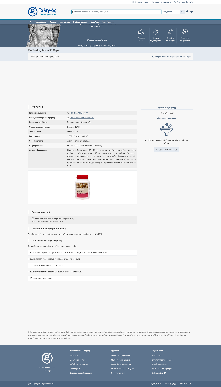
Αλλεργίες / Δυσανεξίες (121, 364)
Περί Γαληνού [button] (108, 22)
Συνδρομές (156, 355)
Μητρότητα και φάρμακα (121, 360)
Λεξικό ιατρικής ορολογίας (122, 368)
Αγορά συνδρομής (184, 2)
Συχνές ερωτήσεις (160, 364)
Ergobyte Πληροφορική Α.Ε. (43, 384)
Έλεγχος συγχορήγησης (97, 32)
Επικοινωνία (185, 384)
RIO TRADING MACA (79, 113)
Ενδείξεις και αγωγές (79, 364)
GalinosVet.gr (157, 373)
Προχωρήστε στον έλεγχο (166, 150)
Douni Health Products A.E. (82, 117)
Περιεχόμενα (40, 22)
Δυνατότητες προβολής (162, 360)
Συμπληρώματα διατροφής (81, 373)
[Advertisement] (103, 81)
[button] (182, 12)
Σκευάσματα (75, 368)
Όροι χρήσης (170, 384)
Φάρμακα (74, 355)
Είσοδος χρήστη (141, 2)
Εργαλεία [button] (95, 22)
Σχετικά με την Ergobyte (162, 368)
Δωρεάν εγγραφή (162, 2)
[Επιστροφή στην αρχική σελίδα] (47, 361)
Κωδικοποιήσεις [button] (80, 22)
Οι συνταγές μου (118, 373)
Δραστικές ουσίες (77, 360)
